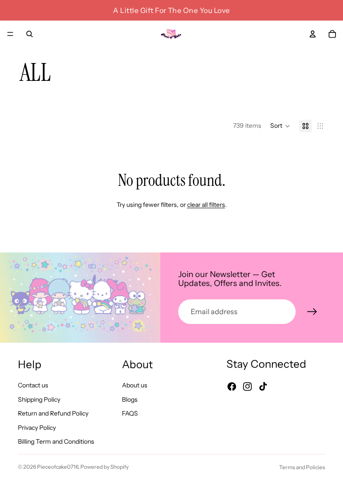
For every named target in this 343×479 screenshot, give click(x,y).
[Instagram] (247, 386)
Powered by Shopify (104, 466)
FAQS (130, 413)
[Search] (29, 34)
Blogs (130, 399)
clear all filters (206, 205)
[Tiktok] (263, 386)
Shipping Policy (39, 399)
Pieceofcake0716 (57, 466)
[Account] (312, 34)
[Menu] (10, 34)
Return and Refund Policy (53, 413)
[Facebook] (231, 386)
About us (134, 385)
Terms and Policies (302, 467)
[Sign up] (312, 312)
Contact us (33, 385)
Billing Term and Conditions (56, 441)
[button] (280, 126)
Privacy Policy (37, 427)
